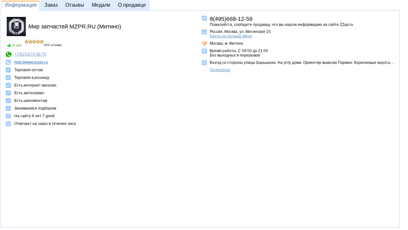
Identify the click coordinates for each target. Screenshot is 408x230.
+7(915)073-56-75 (30, 54)
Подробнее (220, 70)
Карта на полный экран (231, 36)
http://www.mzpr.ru (31, 62)
